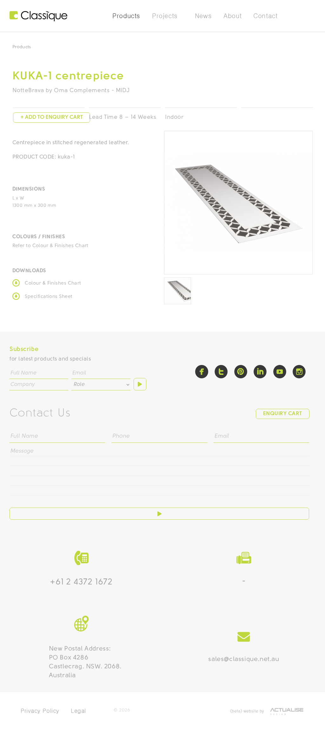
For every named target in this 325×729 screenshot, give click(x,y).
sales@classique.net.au (243, 659)
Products (21, 47)
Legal (78, 711)
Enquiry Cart (282, 413)
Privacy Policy (40, 711)
